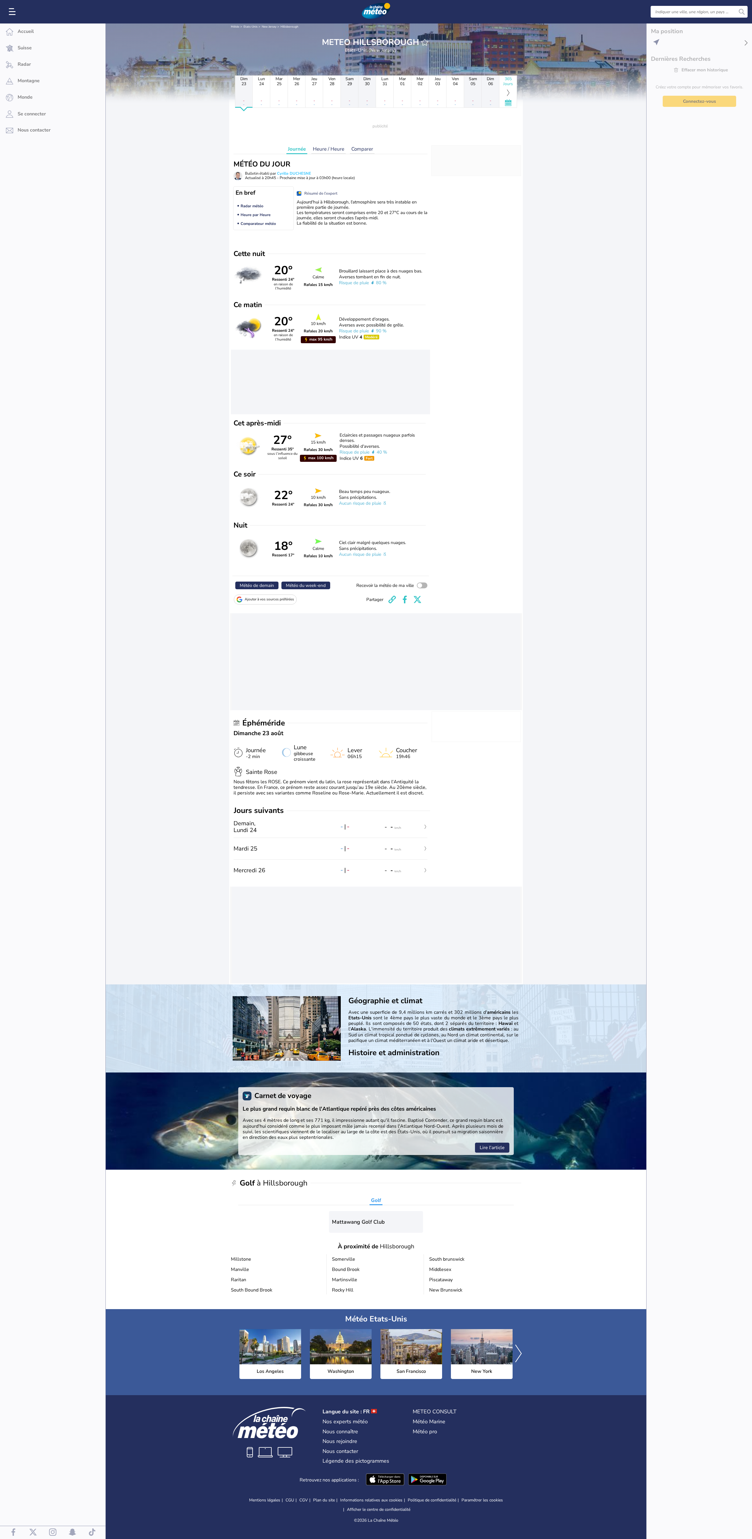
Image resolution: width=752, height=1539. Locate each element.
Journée (297, 149)
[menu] (13, 11)
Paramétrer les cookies (482, 1500)
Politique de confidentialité (432, 1500)
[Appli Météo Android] (427, 1480)
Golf (376, 1200)
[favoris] (424, 42)
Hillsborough (289, 27)
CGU (290, 1500)
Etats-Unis (251, 27)
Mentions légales (264, 1500)
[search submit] (742, 12)
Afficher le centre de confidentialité (378, 1509)
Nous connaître (340, 1431)
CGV (303, 1500)
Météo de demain (257, 585)
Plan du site (324, 1500)
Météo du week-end (306, 585)
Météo (235, 27)
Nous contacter (340, 1451)
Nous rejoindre (340, 1441)
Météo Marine (429, 1421)
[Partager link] (392, 599)
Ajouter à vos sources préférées (269, 599)
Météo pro (425, 1431)
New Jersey (269, 27)
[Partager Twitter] (417, 599)
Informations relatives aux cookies (371, 1500)
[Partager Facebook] (405, 599)
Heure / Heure (328, 149)
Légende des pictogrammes (356, 1460)
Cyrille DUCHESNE (294, 173)
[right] (518, 1354)
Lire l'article (492, 1147)
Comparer (362, 149)
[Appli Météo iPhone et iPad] (385, 1480)
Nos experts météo (345, 1421)
